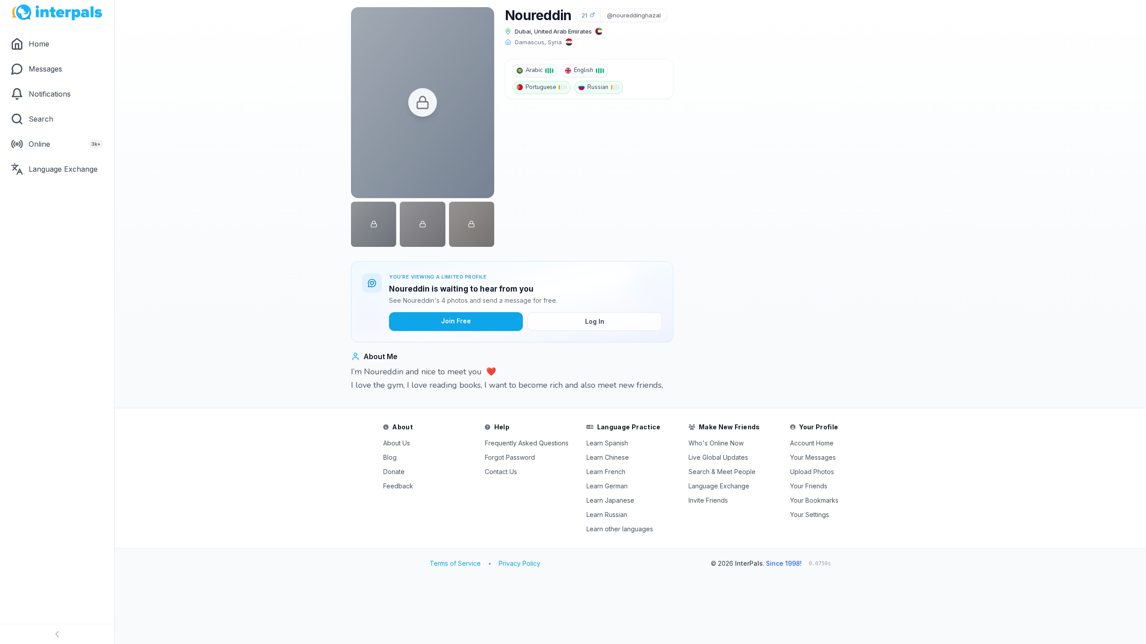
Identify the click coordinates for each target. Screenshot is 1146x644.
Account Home (812, 443)
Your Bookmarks (814, 500)
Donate (394, 471)
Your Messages (813, 457)
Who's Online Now (716, 443)
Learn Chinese (607, 457)
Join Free (456, 321)
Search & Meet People (722, 471)
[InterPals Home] (57, 12)
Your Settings (809, 514)
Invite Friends (708, 500)
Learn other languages (619, 529)
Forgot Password (510, 457)
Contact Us (501, 471)
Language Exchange (718, 486)
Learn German (607, 486)
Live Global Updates (718, 457)
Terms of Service (455, 563)
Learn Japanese (610, 500)
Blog (390, 457)
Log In (594, 321)
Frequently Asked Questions (527, 443)
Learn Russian (606, 514)
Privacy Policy (519, 563)
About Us (396, 443)
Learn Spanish (607, 443)
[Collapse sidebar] (57, 634)
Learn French (605, 471)
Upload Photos (812, 471)
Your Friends (808, 486)
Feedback (398, 486)
